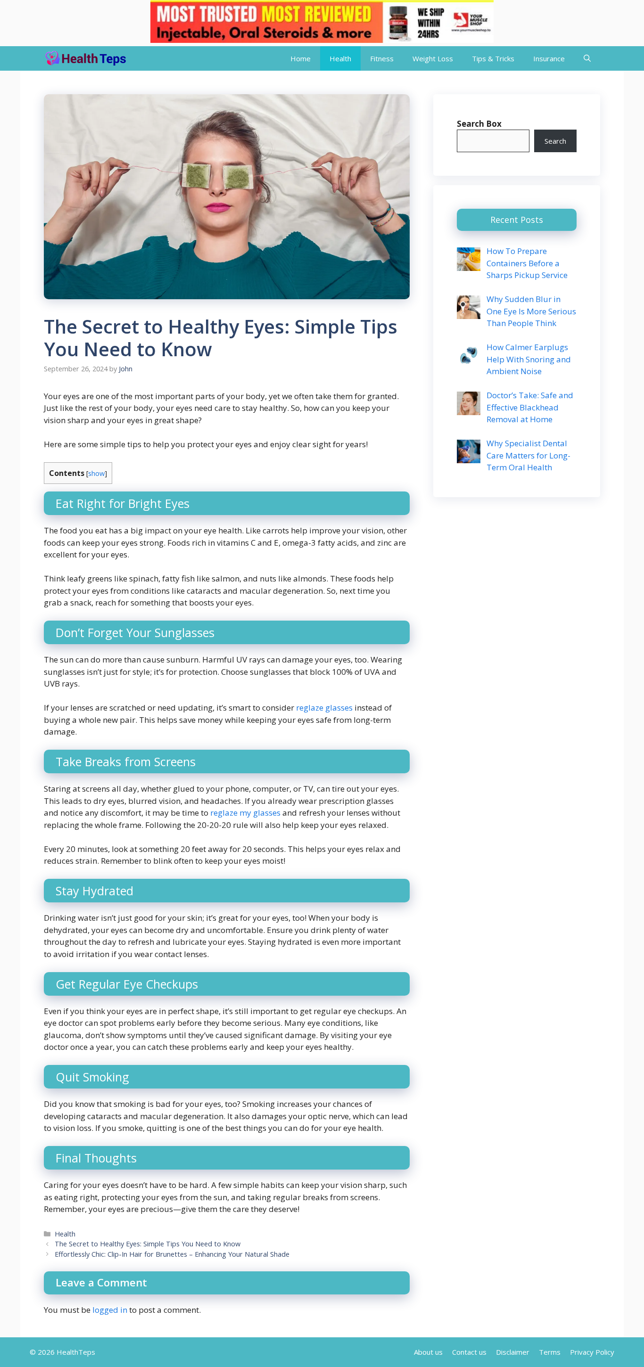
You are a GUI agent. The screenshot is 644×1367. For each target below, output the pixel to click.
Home (300, 58)
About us (428, 1352)
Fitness (382, 58)
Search (555, 141)
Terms (550, 1352)
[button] (587, 58)
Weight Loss (433, 58)
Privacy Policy (592, 1352)
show (96, 473)
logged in (109, 1309)
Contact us (469, 1352)
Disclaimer (512, 1352)
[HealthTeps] (85, 58)
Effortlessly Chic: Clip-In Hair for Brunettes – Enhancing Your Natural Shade (172, 1254)
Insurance (549, 58)
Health (340, 58)
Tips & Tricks (493, 58)
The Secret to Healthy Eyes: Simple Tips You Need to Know (147, 1243)
